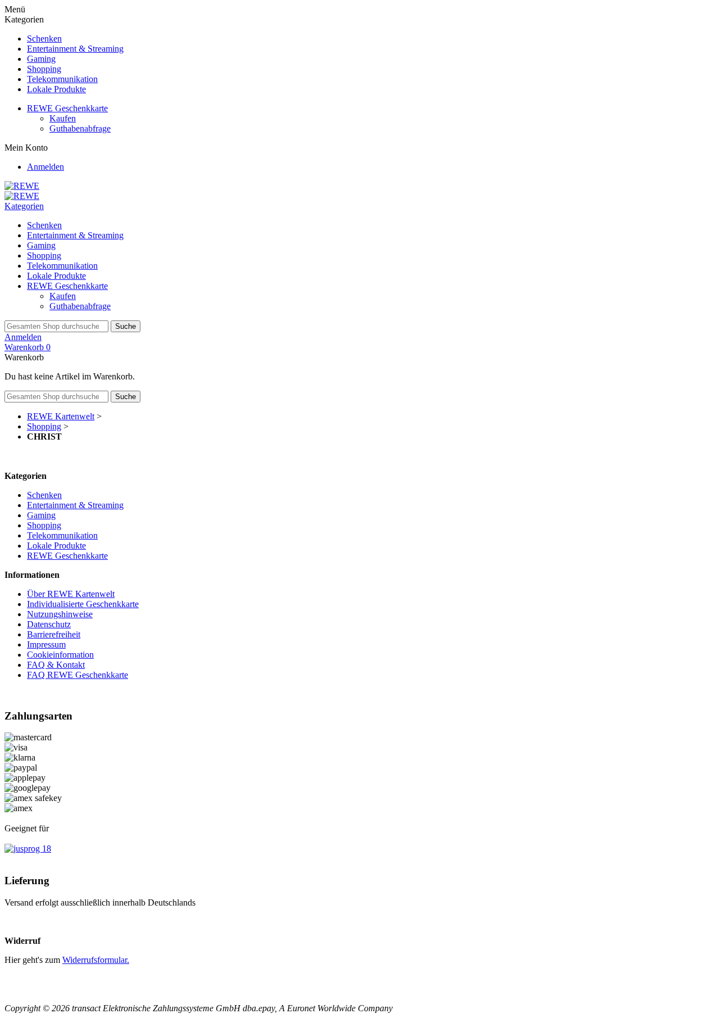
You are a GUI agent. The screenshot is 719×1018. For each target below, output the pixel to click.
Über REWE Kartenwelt (71, 594)
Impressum (46, 644)
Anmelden (45, 166)
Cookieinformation (60, 654)
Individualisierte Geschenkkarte (83, 604)
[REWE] (21, 186)
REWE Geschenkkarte (67, 108)
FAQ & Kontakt (56, 664)
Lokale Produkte (56, 89)
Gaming (41, 59)
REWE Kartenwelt (60, 416)
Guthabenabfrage (80, 128)
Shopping (44, 69)
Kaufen (62, 118)
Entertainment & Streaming (75, 48)
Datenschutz (49, 624)
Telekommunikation (62, 79)
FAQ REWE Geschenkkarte (77, 675)
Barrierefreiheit (53, 634)
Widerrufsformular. (95, 960)
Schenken (44, 38)
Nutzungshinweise (60, 614)
